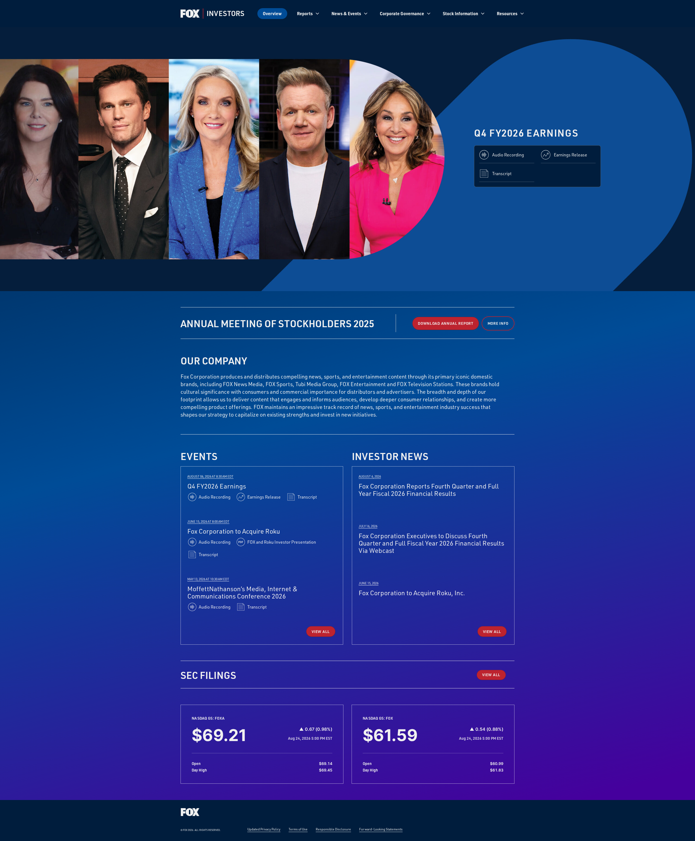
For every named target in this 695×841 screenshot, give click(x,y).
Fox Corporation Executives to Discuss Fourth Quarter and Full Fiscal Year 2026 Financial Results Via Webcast (431, 543)
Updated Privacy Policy (263, 829)
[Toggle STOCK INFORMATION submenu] (482, 13)
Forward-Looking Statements (381, 829)
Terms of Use (298, 829)
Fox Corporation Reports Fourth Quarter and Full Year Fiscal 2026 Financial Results (429, 489)
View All (321, 631)
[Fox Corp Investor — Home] (190, 13)
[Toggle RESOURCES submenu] (522, 13)
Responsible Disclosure (333, 829)
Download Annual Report (445, 323)
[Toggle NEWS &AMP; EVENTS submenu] (365, 13)
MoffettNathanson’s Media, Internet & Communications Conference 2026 (242, 592)
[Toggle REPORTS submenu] (317, 13)
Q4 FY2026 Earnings (216, 486)
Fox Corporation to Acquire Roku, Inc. (412, 592)
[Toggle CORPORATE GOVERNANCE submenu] (428, 13)
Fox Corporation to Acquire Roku (233, 531)
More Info (498, 323)
